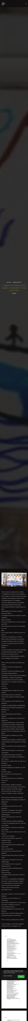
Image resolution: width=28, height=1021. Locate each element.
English (9, 282)
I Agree (21, 976)
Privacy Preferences (8, 975)
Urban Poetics (17, 282)
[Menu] (25, 3)
